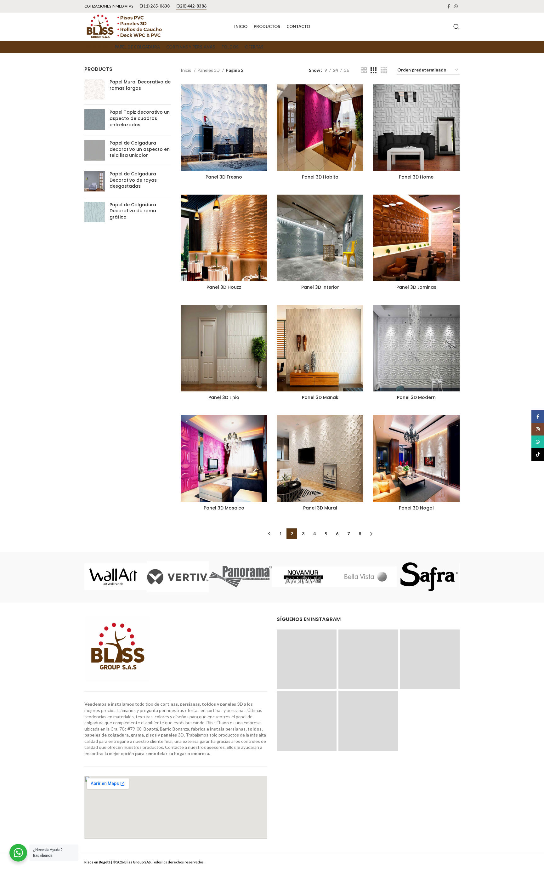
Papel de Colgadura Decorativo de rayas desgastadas (133, 180)
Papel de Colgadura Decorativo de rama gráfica (133, 211)
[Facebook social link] (448, 6)
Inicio (186, 70)
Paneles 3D (209, 70)
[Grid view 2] (364, 70)
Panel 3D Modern (416, 397)
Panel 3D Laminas (416, 287)
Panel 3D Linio (223, 397)
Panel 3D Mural (320, 508)
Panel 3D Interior (320, 287)
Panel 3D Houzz (224, 287)
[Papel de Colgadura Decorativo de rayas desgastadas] (94, 181)
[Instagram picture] (307, 659)
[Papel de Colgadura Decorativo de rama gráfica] (94, 212)
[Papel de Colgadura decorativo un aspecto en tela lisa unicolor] (94, 150)
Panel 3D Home (416, 177)
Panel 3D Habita (320, 177)
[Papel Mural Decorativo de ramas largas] (94, 89)
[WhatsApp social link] (456, 6)
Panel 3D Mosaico (224, 508)
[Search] (456, 26)
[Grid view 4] (384, 70)
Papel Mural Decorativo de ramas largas (140, 85)
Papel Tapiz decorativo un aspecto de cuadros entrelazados (140, 118)
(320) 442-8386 (191, 6)
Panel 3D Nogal (416, 508)
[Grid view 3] (374, 70)
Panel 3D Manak (320, 397)
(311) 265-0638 (154, 6)
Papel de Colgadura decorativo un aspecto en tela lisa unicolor (140, 149)
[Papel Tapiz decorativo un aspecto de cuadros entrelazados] (94, 119)
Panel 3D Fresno (224, 177)
